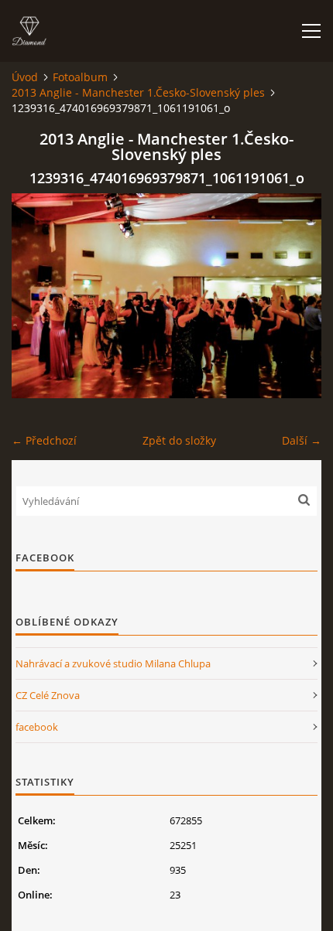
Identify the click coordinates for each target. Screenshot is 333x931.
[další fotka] (296, 295)
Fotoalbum (80, 77)
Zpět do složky (179, 440)
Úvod (25, 77)
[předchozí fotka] (36, 295)
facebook (36, 727)
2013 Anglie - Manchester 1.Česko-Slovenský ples (138, 92)
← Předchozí (44, 440)
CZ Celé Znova (47, 695)
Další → (301, 440)
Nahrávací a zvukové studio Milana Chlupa (113, 663)
